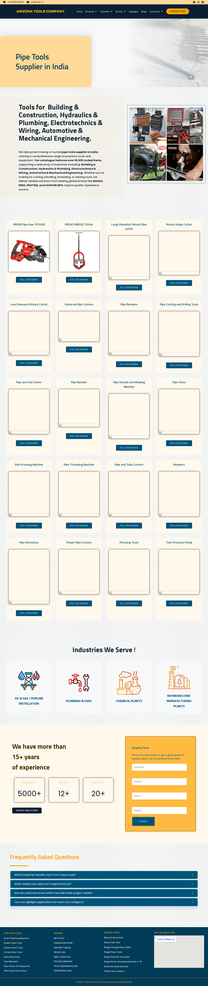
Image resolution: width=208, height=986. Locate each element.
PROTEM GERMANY (63, 961)
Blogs (144, 11)
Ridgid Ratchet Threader (117, 957)
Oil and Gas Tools (13, 952)
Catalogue (133, 11)
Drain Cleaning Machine (16, 938)
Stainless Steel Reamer (116, 966)
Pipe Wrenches (12, 957)
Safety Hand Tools (13, 947)
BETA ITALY (59, 938)
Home (79, 11)
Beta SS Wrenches (113, 937)
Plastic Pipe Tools (13, 943)
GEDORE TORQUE (62, 947)
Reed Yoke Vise (112, 942)
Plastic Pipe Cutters (114, 971)
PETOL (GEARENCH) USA (66, 966)
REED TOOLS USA (62, 957)
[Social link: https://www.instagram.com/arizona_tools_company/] (198, 2)
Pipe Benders (11, 961)
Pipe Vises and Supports (17, 966)
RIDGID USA (59, 952)
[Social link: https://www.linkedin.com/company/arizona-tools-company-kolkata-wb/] (203, 2)
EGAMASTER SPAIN (63, 943)
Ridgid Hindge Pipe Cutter (117, 947)
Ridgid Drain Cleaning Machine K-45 (123, 961)
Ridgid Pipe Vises (113, 952)
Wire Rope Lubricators (15, 970)
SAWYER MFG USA (63, 970)
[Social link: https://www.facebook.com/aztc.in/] (194, 2)
